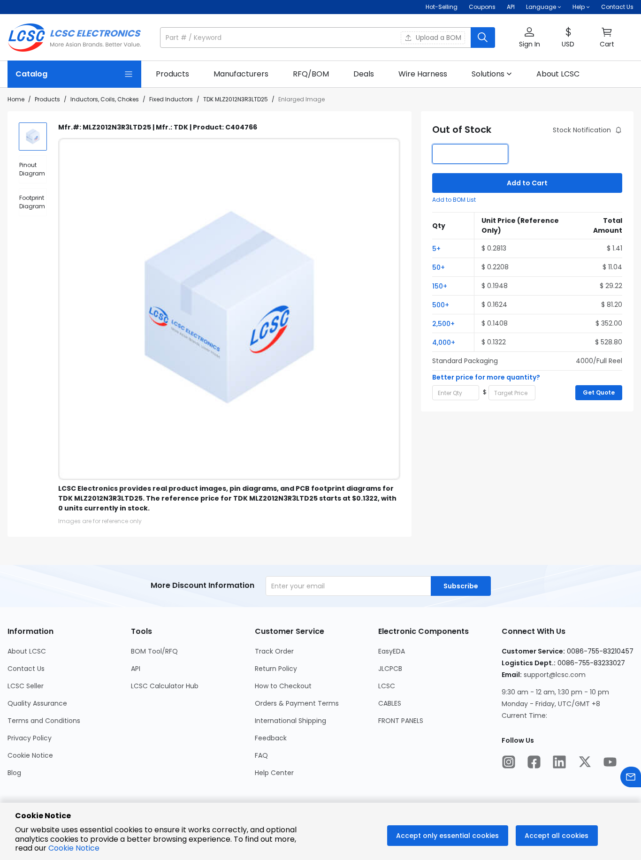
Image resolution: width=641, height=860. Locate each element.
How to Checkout (283, 686)
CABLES (389, 703)
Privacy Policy (30, 738)
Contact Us (617, 7)
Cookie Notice (30, 755)
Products (47, 99)
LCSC (386, 686)
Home (16, 99)
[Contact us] (630, 778)
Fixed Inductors (171, 99)
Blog (14, 772)
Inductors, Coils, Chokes (104, 99)
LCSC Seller (26, 686)
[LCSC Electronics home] (74, 37)
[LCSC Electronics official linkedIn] (559, 763)
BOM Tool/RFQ (154, 651)
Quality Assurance (37, 703)
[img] (33, 136)
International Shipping (290, 720)
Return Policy (276, 668)
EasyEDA (391, 651)
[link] (172, 74)
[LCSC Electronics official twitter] (585, 763)
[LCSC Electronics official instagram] (509, 763)
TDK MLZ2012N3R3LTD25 (235, 99)
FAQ (261, 755)
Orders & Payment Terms (297, 703)
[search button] (483, 37)
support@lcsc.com (555, 674)
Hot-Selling (442, 7)
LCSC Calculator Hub (164, 686)
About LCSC (27, 651)
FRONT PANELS (400, 720)
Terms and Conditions (44, 720)
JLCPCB (390, 668)
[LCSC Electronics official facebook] (534, 763)
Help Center (274, 772)
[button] (327, 37)
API (511, 7)
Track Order (274, 651)
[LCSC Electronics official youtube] (610, 763)
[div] (33, 169)
